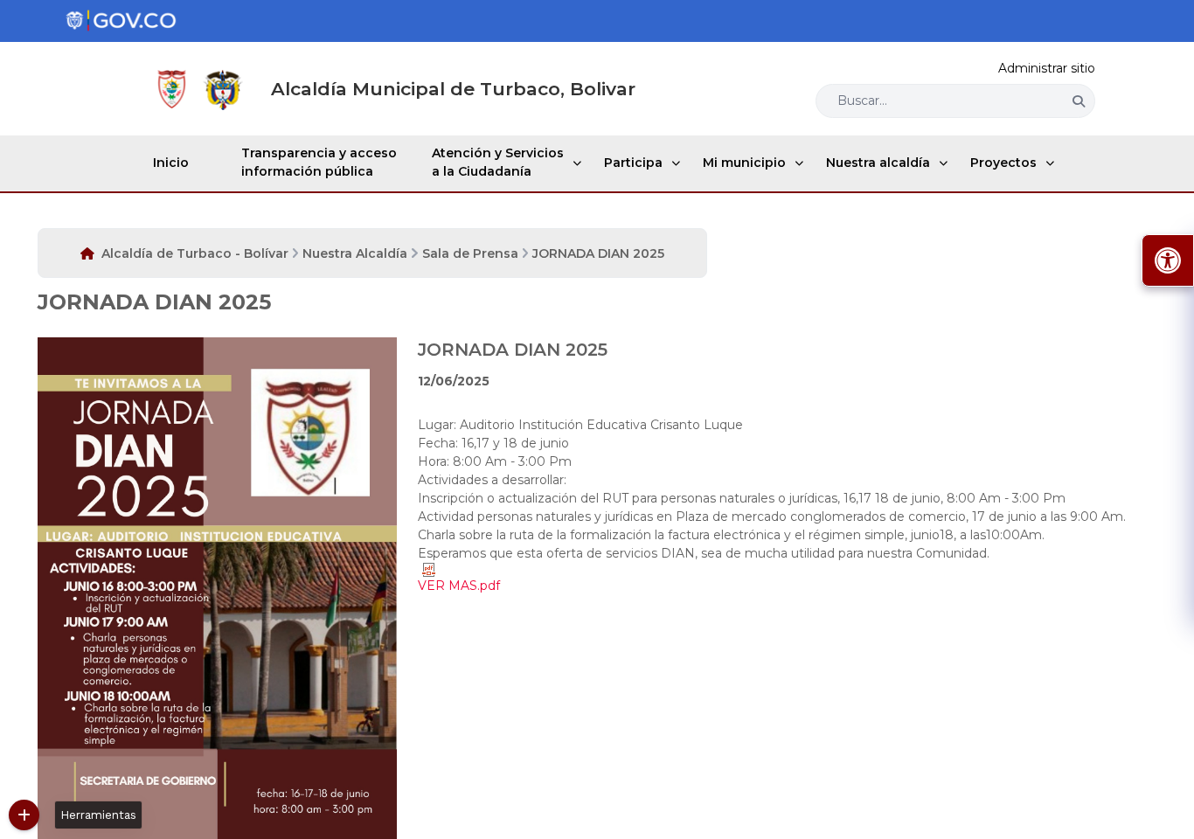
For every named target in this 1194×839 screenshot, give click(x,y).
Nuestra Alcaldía (354, 253)
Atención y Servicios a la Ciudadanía (498, 162)
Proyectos (1003, 162)
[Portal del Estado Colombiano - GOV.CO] (120, 21)
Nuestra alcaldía (878, 162)
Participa (633, 162)
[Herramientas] (24, 815)
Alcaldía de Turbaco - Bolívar (194, 253)
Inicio (171, 162)
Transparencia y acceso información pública (319, 162)
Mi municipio (744, 162)
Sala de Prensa (470, 253)
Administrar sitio (1046, 68)
